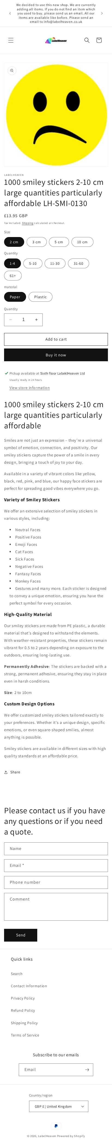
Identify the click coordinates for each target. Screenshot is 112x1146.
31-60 (78, 263)
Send (21, 935)
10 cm (82, 241)
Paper (15, 296)
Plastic (40, 296)
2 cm (14, 241)
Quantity (11, 309)
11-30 (55, 263)
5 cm (59, 241)
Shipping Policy (24, 1022)
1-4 (12, 263)
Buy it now (56, 354)
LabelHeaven (47, 1136)
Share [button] (15, 772)
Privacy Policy (23, 998)
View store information (30, 387)
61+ (13, 275)
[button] (11, 40)
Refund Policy (23, 1010)
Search (17, 973)
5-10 (33, 263)
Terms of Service (25, 1035)
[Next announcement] (102, 13)
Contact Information (29, 985)
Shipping (27, 223)
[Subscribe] (87, 1069)
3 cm (36, 241)
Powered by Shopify (71, 1136)
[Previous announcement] (10, 13)
